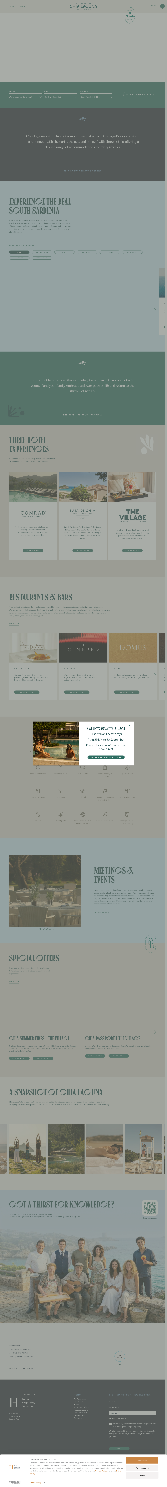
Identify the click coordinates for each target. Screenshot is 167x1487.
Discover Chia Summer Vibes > (106, 757)
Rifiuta (142, 1475)
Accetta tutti (142, 1460)
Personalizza (141, 1468)
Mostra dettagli (36, 1482)
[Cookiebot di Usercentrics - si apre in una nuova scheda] (15, 1482)
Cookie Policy (101, 1471)
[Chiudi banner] (163, 1458)
